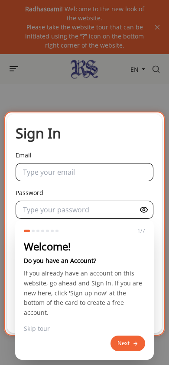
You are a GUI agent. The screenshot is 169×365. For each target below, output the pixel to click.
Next (123, 343)
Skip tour (37, 329)
